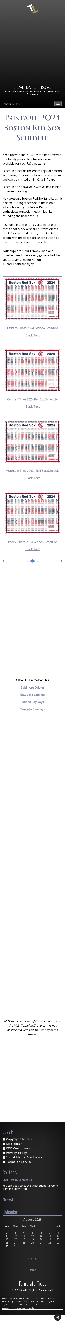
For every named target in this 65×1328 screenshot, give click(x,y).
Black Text (32, 335)
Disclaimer (14, 1143)
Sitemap (32, 1258)
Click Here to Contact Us (17, 1180)
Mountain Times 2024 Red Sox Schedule (32, 471)
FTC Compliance (18, 1148)
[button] (57, 1317)
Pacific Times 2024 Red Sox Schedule (32, 542)
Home (32, 1270)
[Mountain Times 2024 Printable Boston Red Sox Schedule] (32, 463)
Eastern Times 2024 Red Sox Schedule (32, 328)
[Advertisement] (32, 49)
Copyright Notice (19, 1139)
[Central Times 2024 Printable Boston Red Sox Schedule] (32, 392)
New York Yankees (32, 695)
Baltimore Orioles (32, 687)
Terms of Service (19, 1162)
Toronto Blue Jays (32, 709)
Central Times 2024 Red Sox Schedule (32, 399)
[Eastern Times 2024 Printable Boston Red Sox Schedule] (32, 321)
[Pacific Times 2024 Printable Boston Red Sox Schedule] (32, 535)
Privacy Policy (16, 1152)
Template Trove (32, 87)
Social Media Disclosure (24, 1157)
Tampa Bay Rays (32, 702)
